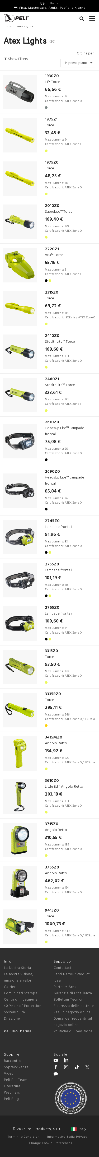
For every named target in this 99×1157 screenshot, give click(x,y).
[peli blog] (56, 1075)
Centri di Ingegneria (21, 999)
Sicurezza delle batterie (74, 1006)
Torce (8, 26)
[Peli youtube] (56, 1061)
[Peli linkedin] (66, 1061)
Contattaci (62, 968)
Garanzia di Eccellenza (73, 993)
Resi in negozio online (72, 1012)
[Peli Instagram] (66, 1068)
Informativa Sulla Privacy (67, 1137)
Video (9, 1073)
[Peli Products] (56, 1068)
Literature (12, 1086)
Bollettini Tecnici (68, 999)
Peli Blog (11, 1099)
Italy (82, 1129)
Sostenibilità (14, 1012)
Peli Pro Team (15, 1080)
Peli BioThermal (18, 1031)
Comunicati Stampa (20, 993)
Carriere (11, 987)
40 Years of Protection (22, 1006)
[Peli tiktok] (77, 1068)
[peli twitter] (87, 1068)
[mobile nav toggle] (92, 17)
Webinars (12, 1092)
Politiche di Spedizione (73, 1031)
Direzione (12, 1018)
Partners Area (65, 987)
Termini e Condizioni (24, 1137)
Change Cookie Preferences (50, 1143)
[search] (82, 19)
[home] (16, 18)
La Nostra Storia (17, 968)
